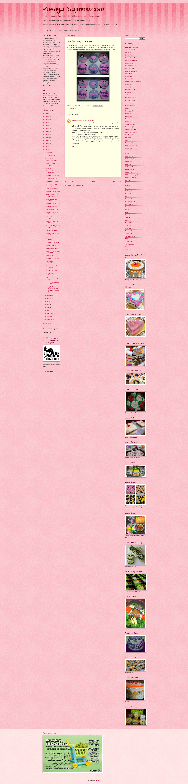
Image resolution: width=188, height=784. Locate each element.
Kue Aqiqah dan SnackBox (50, 262)
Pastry (127, 183)
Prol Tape (128, 191)
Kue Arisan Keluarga (52, 209)
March (49, 313)
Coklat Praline (129, 100)
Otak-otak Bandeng (130, 175)
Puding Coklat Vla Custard (51, 274)
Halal (126, 119)
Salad (126, 217)
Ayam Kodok (129, 50)
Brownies (128, 79)
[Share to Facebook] (100, 106)
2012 (46, 150)
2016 (46, 137)
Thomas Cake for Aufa (52, 242)
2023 (46, 119)
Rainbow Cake (129, 201)
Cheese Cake (128, 92)
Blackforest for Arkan (52, 248)
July (48, 301)
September (50, 295)
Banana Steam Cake (130, 60)
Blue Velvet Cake (51, 255)
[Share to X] (98, 106)
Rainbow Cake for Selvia (53, 192)
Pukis (126, 196)
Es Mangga (128, 111)
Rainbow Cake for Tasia (52, 175)
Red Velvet (128, 204)
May (48, 307)
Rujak (127, 215)
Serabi (127, 220)
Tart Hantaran (129, 236)
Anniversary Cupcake (52, 189)
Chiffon (127, 95)
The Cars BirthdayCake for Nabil (52, 283)
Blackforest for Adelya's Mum (52, 278)
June (48, 304)
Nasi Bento (128, 156)
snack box (128, 228)
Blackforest (128, 68)
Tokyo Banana (129, 244)
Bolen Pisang (128, 74)
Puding (127, 193)
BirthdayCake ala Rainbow (51, 217)
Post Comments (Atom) (78, 185)
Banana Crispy (129, 58)
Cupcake (73, 108)
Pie (126, 185)
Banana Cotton (129, 55)
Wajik (127, 247)
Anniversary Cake (130, 47)
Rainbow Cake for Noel (52, 245)
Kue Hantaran (129, 129)
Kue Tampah (128, 140)
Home (93, 181)
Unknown (75, 120)
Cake (126, 87)
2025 (46, 114)
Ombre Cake (128, 164)
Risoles (127, 209)
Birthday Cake (129, 66)
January (49, 319)
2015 (46, 141)
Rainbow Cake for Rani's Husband (53, 252)
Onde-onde (128, 167)
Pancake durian (129, 177)
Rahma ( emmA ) (77, 105)
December (50, 152)
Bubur (127, 84)
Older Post (117, 181)
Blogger (97, 780)
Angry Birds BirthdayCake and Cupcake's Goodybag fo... (52, 289)
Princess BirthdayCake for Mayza (53, 226)
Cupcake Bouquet (130, 105)
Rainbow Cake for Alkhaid (51, 238)
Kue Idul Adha (50, 168)
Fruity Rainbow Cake (52, 161)
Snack (127, 225)
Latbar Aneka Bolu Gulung (51, 185)
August (49, 298)
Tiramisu (127, 241)
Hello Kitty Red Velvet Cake (52, 222)
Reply (73, 146)
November (50, 155)
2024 (46, 117)
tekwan (127, 239)
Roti (126, 212)
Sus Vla (127, 231)
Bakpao (127, 52)
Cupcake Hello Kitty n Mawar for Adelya (52, 195)
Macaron (127, 148)
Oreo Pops (128, 172)
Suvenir (127, 233)
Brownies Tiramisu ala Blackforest (52, 172)
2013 (46, 146)
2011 (46, 323)
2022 (46, 123)
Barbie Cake (128, 63)
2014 (46, 143)
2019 (46, 128)
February (49, 316)
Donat (127, 108)
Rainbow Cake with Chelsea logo (51, 266)
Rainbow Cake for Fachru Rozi (53, 213)
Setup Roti (128, 223)
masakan (127, 151)
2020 (46, 126)
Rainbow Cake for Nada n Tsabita (53, 234)
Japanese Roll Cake (51, 178)
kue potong (128, 137)
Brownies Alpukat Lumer (132, 82)
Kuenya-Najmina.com (73, 9)
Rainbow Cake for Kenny (53, 258)
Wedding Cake (129, 249)
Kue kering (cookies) (131, 132)
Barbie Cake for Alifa (52, 206)
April (48, 310)
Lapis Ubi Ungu (129, 145)
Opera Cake (128, 169)
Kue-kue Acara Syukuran (53, 230)
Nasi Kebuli (128, 159)
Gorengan (128, 116)
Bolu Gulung (128, 76)
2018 (46, 132)
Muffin (127, 153)
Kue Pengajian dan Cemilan (51, 200)
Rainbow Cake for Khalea (53, 203)
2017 (46, 135)
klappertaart (128, 127)
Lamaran (127, 143)
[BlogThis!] (96, 106)
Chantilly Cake (129, 90)
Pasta (126, 180)
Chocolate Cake (129, 98)
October (49, 158)
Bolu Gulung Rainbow (52, 181)
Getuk (127, 114)
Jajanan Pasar (129, 124)
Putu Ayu (127, 199)
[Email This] (94, 106)
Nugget (127, 161)
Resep (127, 207)
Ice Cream (128, 121)
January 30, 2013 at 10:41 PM (86, 120)
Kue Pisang (128, 135)
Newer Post (69, 181)
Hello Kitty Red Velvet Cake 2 (52, 164)
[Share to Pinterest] (102, 106)
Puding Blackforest (51, 270)
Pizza (126, 188)
